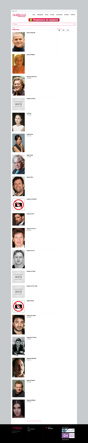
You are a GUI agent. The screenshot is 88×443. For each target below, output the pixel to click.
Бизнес (47, 15)
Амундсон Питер (31, 98)
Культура (73, 15)
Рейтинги (66, 15)
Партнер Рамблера (65, 439)
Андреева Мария (31, 400)
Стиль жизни (59, 15)
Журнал (52, 15)
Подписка (29, 430)
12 (38, 420)
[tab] (59, 30)
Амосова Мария (31, 54)
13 (39, 420)
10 (34, 420)
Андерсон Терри (31, 271)
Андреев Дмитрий (31, 358)
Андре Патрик (30, 300)
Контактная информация (31, 429)
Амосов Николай (31, 32)
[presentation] (59, 30)
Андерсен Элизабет (32, 199)
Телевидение (40, 15)
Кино (34, 15)
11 (36, 420)
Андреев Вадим (31, 380)
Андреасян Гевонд (31, 337)
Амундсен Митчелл (32, 76)
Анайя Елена (30, 134)
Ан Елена (29, 113)
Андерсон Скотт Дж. (32, 286)
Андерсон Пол (30, 213)
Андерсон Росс (31, 250)
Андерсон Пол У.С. (31, 228)
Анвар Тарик (30, 155)
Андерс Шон (30, 177)
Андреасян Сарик (31, 315)
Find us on (50, 428)
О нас (28, 427)
